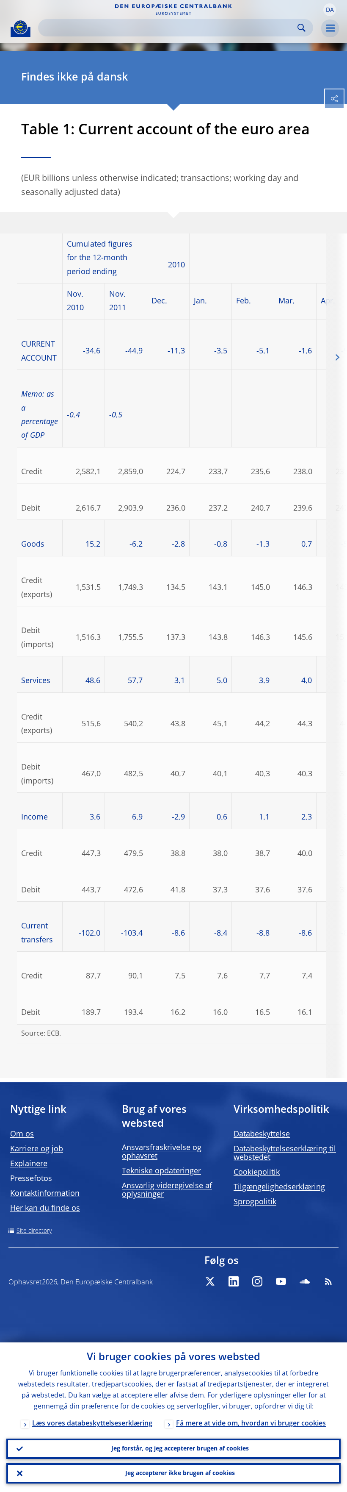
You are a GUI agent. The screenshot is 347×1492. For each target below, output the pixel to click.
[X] (210, 1281)
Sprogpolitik (255, 1202)
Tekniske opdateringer (161, 1171)
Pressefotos (31, 1179)
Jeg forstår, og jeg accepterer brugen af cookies (180, 1449)
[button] (329, 9)
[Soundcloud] (305, 1281)
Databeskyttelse (262, 1134)
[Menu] (330, 28)
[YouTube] (281, 1281)
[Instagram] (257, 1281)
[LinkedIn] (233, 1281)
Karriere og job (36, 1149)
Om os (22, 1134)
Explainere (28, 1164)
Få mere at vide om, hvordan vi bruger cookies (251, 1423)
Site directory (34, 1231)
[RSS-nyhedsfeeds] (328, 1281)
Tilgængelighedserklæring (279, 1187)
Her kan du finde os (45, 1208)
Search (301, 27)
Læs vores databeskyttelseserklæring (92, 1423)
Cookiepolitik (257, 1172)
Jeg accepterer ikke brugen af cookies (180, 1473)
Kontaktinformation (45, 1193)
